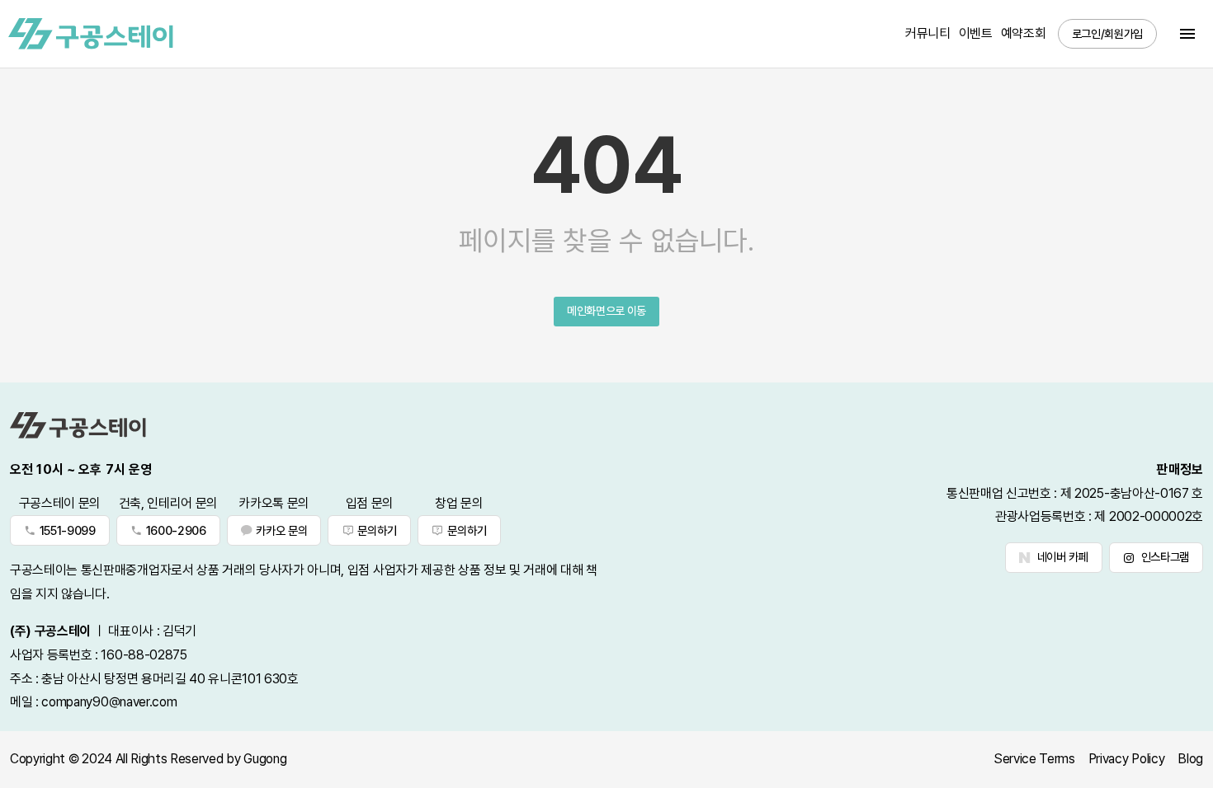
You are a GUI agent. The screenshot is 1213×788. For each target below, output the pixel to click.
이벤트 (976, 33)
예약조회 (1023, 33)
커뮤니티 (928, 33)
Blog (1190, 759)
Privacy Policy (1126, 759)
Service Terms (1034, 759)
